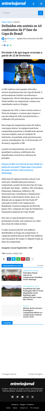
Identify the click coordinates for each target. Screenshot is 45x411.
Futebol (15, 253)
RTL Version (34, 408)
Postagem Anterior (9, 374)
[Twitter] (8, 45)
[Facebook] (5, 45)
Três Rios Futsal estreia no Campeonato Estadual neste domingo (32, 276)
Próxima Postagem (35, 374)
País (20, 253)
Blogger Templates (27, 404)
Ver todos (40, 265)
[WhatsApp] (11, 45)
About (15, 408)
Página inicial (7, 22)
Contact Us (24, 408)
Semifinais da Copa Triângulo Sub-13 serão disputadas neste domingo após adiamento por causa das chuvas (33, 294)
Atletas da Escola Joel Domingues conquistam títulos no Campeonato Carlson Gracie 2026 (32, 312)
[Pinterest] (23, 259)
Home (8, 408)
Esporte (17, 22)
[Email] (28, 259)
